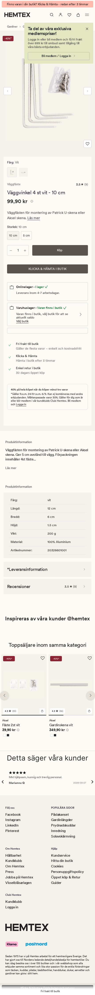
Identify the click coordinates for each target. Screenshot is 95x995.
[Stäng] (87, 28)
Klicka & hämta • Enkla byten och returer (48, 988)
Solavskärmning (63, 836)
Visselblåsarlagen (18, 883)
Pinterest (12, 831)
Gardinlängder (62, 820)
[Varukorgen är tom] (78, 14)
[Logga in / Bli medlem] (60, 14)
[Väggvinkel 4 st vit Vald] (12, 172)
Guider (56, 883)
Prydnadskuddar (63, 825)
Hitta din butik (62, 861)
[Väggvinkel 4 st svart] (23, 172)
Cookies (57, 866)
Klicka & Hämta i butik (47, 269)
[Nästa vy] (87, 91)
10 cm (13, 235)
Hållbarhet (13, 855)
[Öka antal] (25, 250)
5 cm (26, 235)
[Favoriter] (69, 14)
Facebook (12, 814)
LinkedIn (11, 825)
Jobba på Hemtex (19, 877)
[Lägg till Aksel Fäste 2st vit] (42, 711)
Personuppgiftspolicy (67, 872)
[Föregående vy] (7, 91)
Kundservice (60, 855)
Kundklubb (13, 861)
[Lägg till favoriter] (87, 144)
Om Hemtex (14, 866)
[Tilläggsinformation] (31, 202)
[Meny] (87, 14)
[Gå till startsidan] (17, 15)
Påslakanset (60, 814)
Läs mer (33, 218)
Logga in (21, 404)
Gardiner (12, 26)
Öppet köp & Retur (65, 877)
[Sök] (51, 14)
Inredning (58, 831)
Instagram (13, 820)
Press (9, 872)
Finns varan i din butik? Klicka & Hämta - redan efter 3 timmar (47, 4)
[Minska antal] (11, 250)
